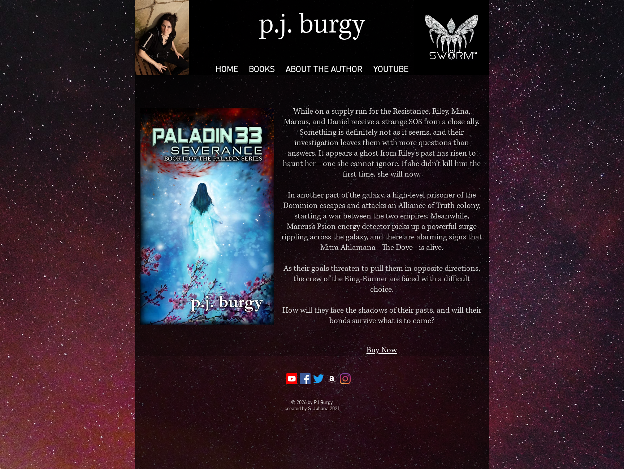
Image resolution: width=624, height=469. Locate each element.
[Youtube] (291, 378)
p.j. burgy (312, 25)
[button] (261, 69)
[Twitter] (318, 378)
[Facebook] (305, 378)
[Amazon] (331, 378)
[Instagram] (345, 378)
